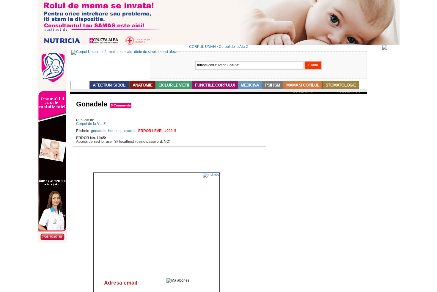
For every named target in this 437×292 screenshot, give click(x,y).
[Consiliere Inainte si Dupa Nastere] (218, 44)
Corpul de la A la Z (233, 47)
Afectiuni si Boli (109, 85)
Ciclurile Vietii (173, 85)
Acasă (80, 85)
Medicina (250, 85)
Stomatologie (341, 85)
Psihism (272, 85)
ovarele (130, 131)
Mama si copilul (302, 85)
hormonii (115, 131)
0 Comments (121, 105)
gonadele (98, 131)
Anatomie (142, 85)
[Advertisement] (145, 113)
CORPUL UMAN (202, 47)
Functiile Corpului (215, 85)
